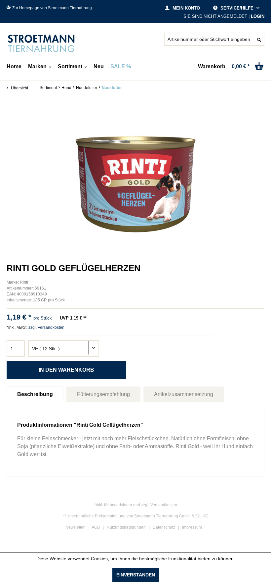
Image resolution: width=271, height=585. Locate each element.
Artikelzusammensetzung (183, 394)
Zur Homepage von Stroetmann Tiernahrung (52, 8)
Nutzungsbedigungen (126, 527)
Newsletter (75, 527)
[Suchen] (259, 39)
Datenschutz (164, 527)
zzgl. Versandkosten (46, 327)
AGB (96, 527)
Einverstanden (135, 574)
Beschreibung (35, 394)
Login (257, 16)
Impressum (192, 527)
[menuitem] (214, 42)
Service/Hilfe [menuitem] (237, 8)
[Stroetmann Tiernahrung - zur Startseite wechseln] (41, 43)
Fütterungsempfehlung (103, 394)
